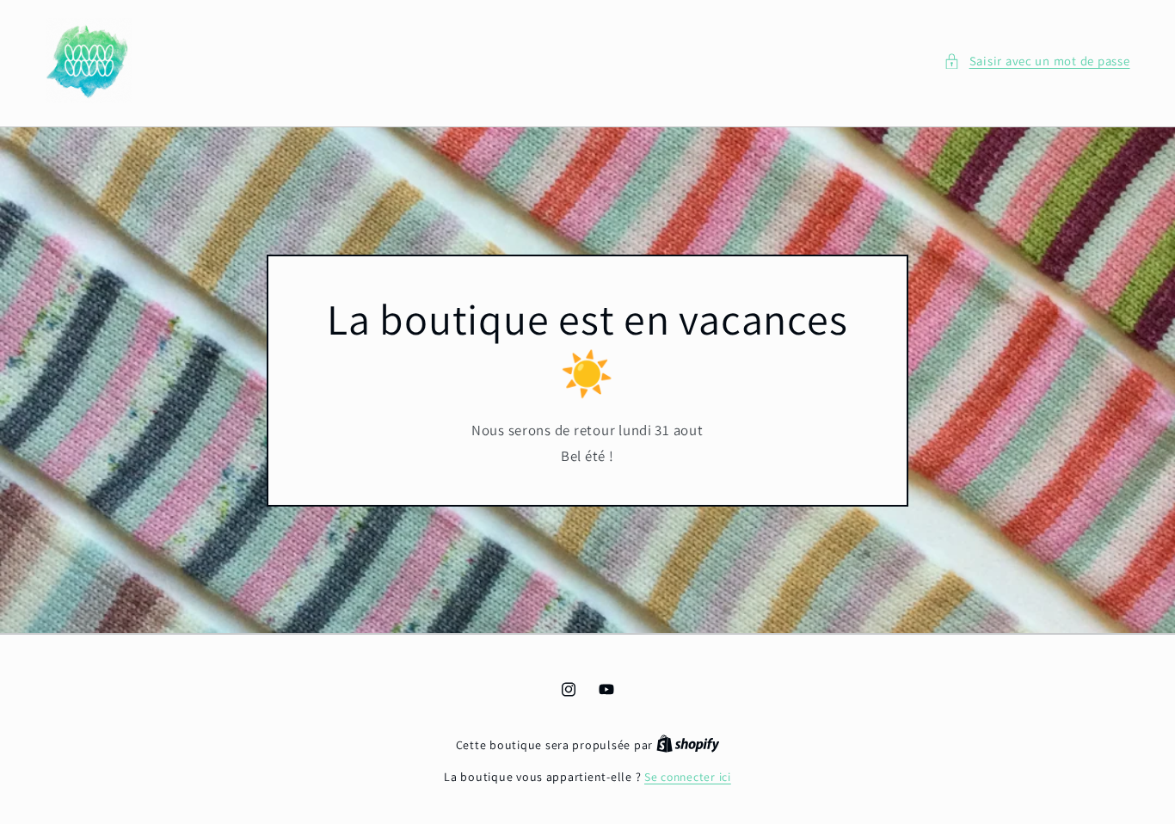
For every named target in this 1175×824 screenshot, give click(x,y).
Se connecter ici (687, 776)
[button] (1036, 61)
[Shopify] (688, 745)
